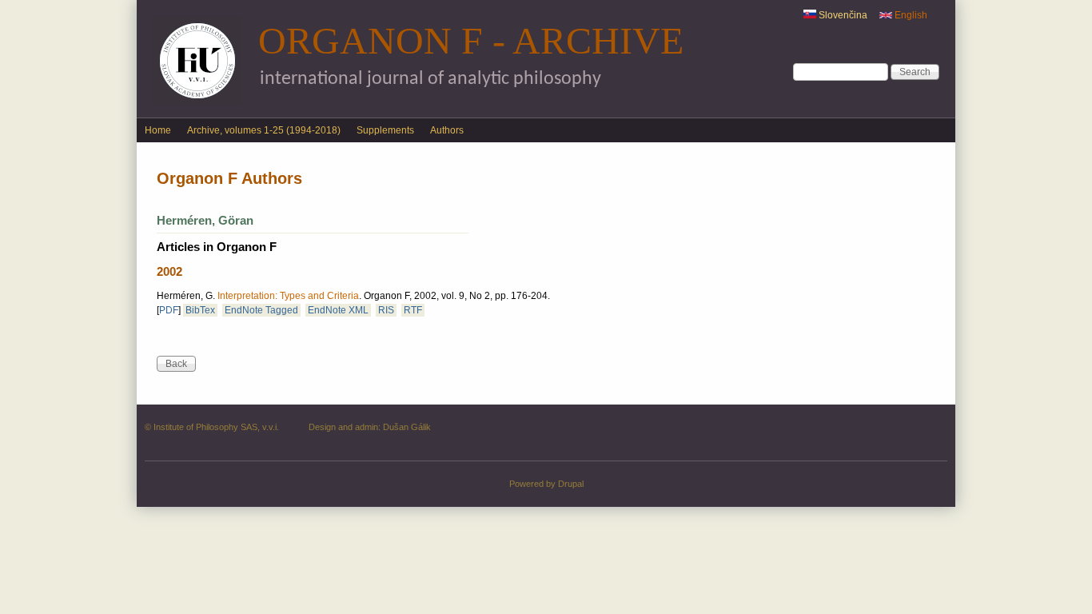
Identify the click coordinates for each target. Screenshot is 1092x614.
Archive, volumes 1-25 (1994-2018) (264, 130)
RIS (386, 310)
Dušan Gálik (407, 427)
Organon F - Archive (470, 40)
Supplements (385, 130)
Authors (447, 130)
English (909, 15)
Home (158, 130)
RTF (413, 310)
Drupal (571, 483)
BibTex (200, 310)
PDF (168, 310)
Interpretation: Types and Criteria (288, 295)
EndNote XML (338, 310)
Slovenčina (841, 15)
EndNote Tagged (261, 310)
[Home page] (197, 102)
